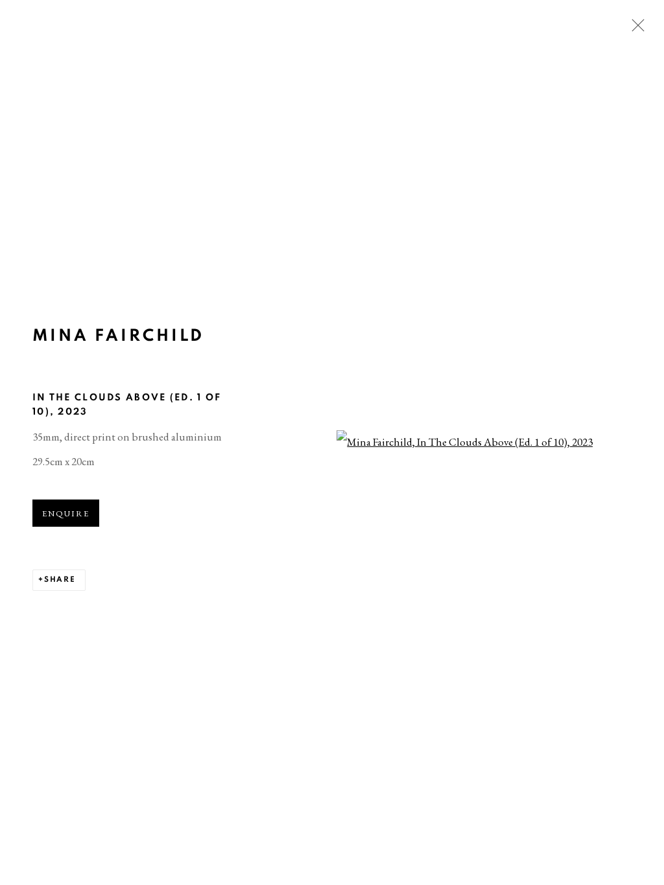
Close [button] (635, 29)
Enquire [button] (65, 513)
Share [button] (60, 579)
